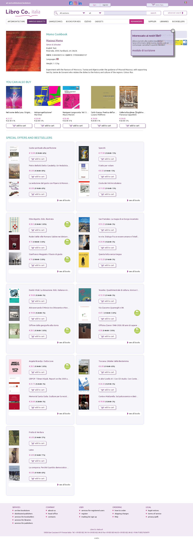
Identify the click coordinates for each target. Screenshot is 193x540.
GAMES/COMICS (55, 21)
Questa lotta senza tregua (110, 254)
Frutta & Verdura (36, 432)
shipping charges (122, 514)
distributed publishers (23, 514)
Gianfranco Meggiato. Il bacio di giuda (45, 254)
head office (53, 514)
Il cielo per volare (106, 165)
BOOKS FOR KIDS (73, 21)
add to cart (21, 126)
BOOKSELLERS (178, 21)
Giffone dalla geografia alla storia (44, 325)
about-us (52, 510)
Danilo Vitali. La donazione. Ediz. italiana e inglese (50, 290)
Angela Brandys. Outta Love (41, 361)
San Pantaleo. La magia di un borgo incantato (118, 219)
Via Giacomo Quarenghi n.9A (111, 308)
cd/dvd (87, 21)
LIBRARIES (164, 21)
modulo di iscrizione (143, 50)
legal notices (153, 510)
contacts (51, 517)
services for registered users (92, 510)
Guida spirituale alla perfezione (42, 148)
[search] (153, 13)
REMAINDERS (136, 21)
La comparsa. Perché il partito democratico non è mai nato (54, 467)
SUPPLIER (152, 21)
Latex (31, 450)
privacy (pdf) (153, 517)
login (94, 5)
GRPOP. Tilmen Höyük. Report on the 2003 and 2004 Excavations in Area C (61, 379)
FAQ (116, 517)
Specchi (102, 148)
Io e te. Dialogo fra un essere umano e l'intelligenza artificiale (125, 237)
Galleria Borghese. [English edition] (134, 112)
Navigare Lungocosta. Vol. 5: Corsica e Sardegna (83, 112)
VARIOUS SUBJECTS (37, 21)
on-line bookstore (22, 510)
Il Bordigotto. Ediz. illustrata (41, 219)
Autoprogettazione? (43, 112)
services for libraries (23, 520)
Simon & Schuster (53, 45)
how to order (120, 510)
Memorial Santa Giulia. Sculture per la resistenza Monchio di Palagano (59, 396)
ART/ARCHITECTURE (16, 21)
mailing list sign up (89, 517)
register (105, 5)
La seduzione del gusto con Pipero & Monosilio (49, 183)
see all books (64, 200)
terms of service (154, 514)
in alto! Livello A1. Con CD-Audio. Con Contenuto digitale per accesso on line (132, 379)
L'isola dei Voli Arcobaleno (110, 183)
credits (96, 538)
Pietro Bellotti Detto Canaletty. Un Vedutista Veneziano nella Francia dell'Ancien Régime (67, 165)
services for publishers (24, 523)
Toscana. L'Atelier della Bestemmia (114, 361)
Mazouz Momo (54, 40)
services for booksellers (24, 517)
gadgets (99, 21)
